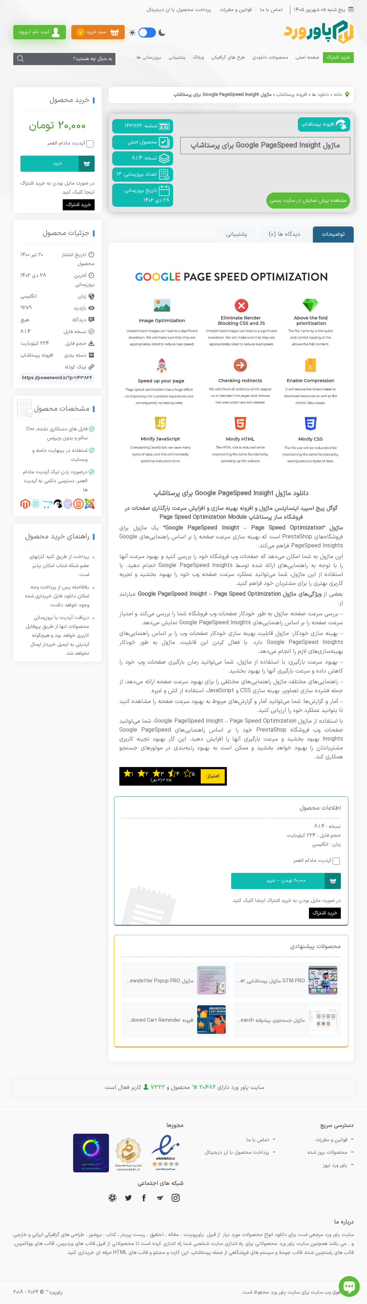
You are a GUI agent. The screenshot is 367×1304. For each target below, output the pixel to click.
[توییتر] (128, 1197)
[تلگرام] (160, 1197)
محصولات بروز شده (327, 1152)
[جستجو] (20, 59)
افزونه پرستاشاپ (291, 94)
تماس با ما (271, 10)
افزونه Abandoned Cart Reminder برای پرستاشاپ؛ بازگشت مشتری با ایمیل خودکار (157, 1020)
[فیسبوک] (144, 1197)
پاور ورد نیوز (335, 1165)
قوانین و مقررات (236, 10)
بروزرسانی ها (149, 57)
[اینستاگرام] (176, 1197)
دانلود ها (320, 94)
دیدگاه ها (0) (284, 234)
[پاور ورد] (318, 43)
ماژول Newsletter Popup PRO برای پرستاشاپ (157, 981)
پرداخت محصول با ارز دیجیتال (179, 10)
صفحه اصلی (307, 57)
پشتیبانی (177, 57)
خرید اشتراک (338, 57)
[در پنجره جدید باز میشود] (166, 1171)
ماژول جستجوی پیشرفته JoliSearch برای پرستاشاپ (269, 1020)
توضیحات (333, 234)
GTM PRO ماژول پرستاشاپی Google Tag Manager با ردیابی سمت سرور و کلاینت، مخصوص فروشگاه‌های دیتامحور (269, 981)
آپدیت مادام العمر (312, 860)
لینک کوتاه (75, 367)
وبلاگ (198, 57)
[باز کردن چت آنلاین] (349, 1286)
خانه (338, 94)
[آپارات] (112, 1197)
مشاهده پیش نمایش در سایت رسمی (308, 200)
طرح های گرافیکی (228, 57)
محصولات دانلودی (270, 57)
